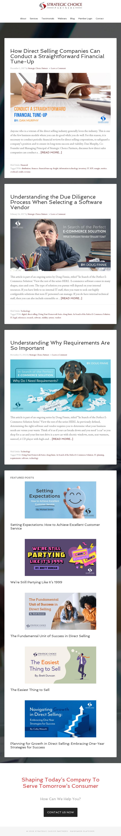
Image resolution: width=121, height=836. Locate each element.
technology (33, 458)
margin (97, 168)
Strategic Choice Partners (60, 5)
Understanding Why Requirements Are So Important (60, 345)
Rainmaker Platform (82, 831)
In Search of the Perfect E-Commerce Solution (91, 314)
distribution (26, 168)
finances (35, 168)
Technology (25, 311)
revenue (27, 171)
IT (88, 168)
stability (45, 317)
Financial (24, 165)
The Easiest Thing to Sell (29, 690)
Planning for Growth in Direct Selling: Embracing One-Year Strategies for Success (57, 745)
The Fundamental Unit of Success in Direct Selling (50, 636)
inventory (82, 168)
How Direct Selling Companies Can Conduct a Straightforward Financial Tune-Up (57, 56)
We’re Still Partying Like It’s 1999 (36, 582)
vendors (58, 317)
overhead (14, 171)
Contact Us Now (60, 812)
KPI (91, 168)
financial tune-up (45, 168)
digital (24, 314)
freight (55, 168)
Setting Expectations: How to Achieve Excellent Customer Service (55, 526)
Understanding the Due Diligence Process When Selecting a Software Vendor (56, 202)
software (37, 317)
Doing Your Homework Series (50, 314)
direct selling (32, 314)
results (21, 171)
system (51, 317)
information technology (68, 168)
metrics (104, 168)
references (22, 317)
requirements (15, 458)
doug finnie (67, 314)
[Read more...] (51, 152)
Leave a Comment (58, 68)
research (30, 317)
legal (15, 317)
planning (100, 455)
